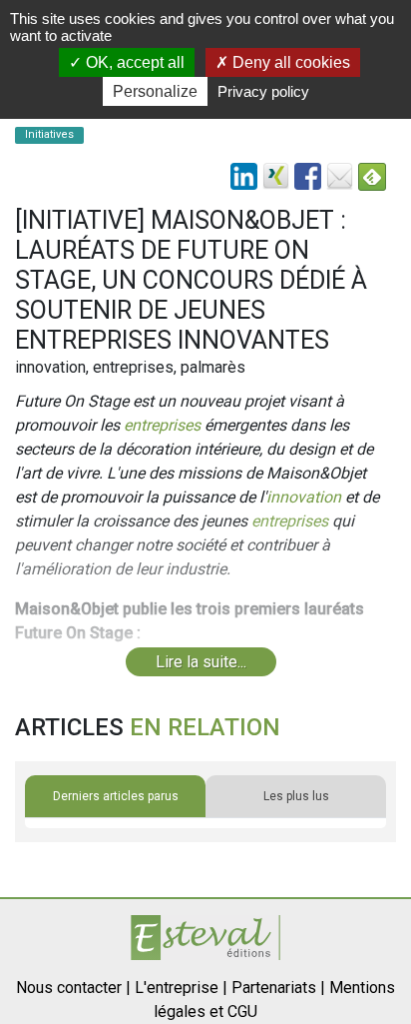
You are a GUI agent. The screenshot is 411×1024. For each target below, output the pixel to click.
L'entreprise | (181, 987)
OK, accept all (133, 62)
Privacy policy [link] (263, 91)
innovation (303, 497)
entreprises (162, 425)
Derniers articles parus (116, 796)
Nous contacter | (73, 987)
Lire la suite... (201, 661)
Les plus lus (296, 796)
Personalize (155, 91)
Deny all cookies (289, 62)
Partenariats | (278, 987)
